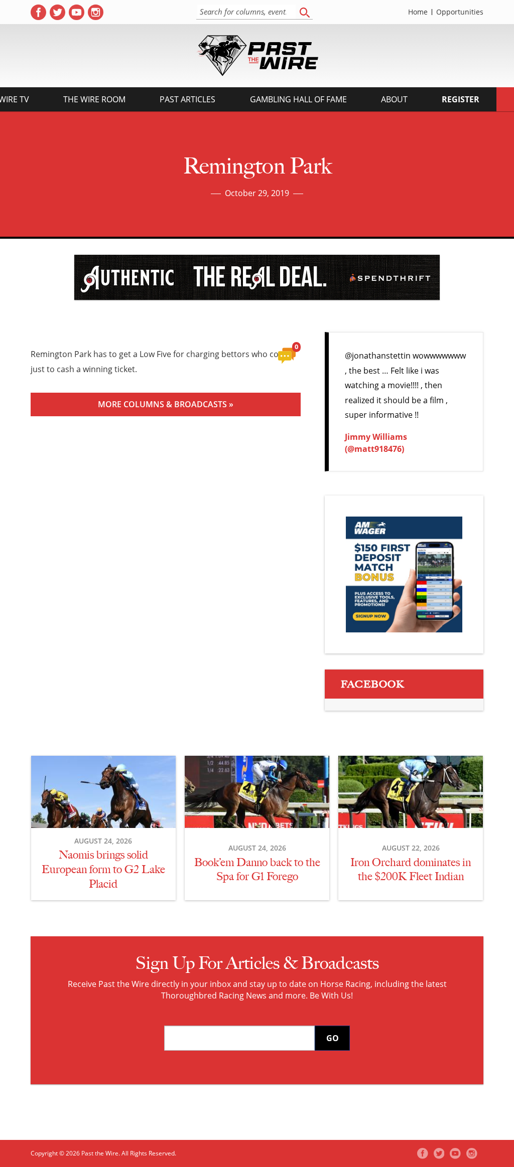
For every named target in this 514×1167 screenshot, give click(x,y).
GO (332, 1038)
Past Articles (187, 99)
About (394, 99)
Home (418, 12)
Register (460, 99)
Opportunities (459, 12)
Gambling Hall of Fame (298, 99)
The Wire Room (94, 99)
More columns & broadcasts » (165, 404)
